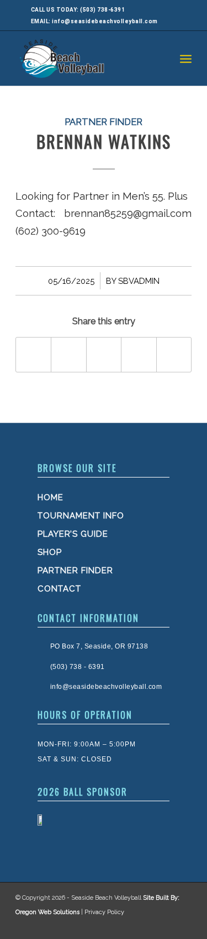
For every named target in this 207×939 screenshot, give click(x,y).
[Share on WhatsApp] (104, 354)
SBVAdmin (139, 281)
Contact (59, 589)
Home (50, 497)
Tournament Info (81, 516)
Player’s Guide (73, 534)
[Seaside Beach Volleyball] (85, 58)
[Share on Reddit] (174, 354)
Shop (50, 552)
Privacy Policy (104, 912)
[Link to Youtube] (180, 925)
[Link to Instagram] (158, 925)
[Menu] (186, 58)
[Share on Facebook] (33, 354)
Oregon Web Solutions (47, 912)
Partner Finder (103, 121)
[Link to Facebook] (136, 925)
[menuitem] (186, 58)
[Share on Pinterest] (138, 354)
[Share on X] (68, 354)
